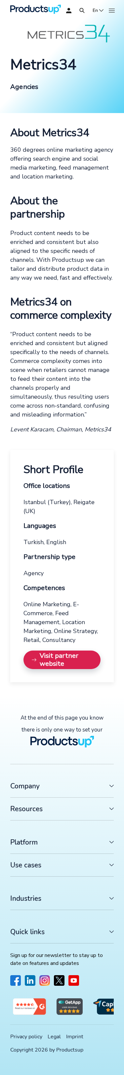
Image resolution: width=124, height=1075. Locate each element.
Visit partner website (59, 659)
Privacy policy (26, 1036)
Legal (54, 1036)
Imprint (74, 1036)
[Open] (82, 10)
